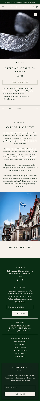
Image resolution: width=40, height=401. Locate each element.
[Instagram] (22, 280)
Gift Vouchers (20, 344)
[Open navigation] (3, 7)
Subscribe (20, 394)
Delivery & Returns (11, 108)
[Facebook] (17, 280)
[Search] (34, 7)
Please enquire (20, 82)
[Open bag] (37, 7)
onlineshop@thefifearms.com (20, 325)
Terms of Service (20, 353)
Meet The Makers (20, 341)
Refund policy (20, 356)
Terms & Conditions (20, 350)
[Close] (36, 365)
